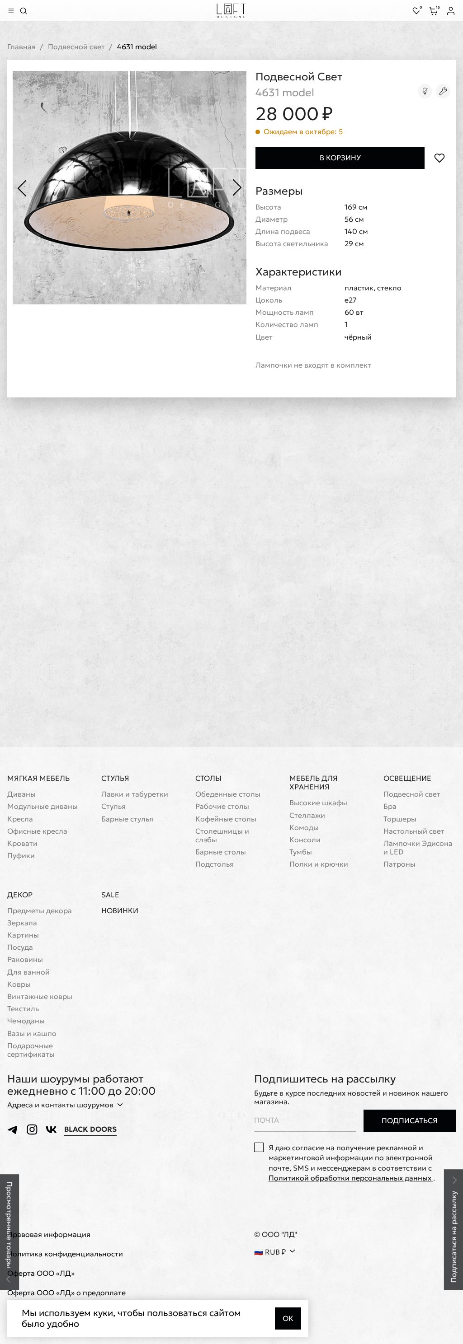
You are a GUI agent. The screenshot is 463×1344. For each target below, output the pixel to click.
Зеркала (22, 923)
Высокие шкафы (318, 802)
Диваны (21, 794)
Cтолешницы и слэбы (222, 835)
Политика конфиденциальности (65, 1254)
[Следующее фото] (237, 188)
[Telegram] (13, 1129)
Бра (390, 806)
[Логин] (451, 11)
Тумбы (300, 852)
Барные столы (220, 852)
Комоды (304, 827)
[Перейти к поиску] (23, 10)
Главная (21, 46)
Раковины (25, 959)
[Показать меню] (10, 10)
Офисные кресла (37, 831)
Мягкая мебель (38, 778)
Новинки (119, 910)
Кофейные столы (225, 819)
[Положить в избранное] (439, 158)
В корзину (340, 157)
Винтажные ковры (39, 996)
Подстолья (214, 864)
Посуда (20, 947)
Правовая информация (48, 1234)
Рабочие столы (222, 806)
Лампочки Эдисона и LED (418, 847)
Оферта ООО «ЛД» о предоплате (66, 1292)
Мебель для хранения (313, 782)
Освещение (407, 778)
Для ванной (28, 972)
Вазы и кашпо (32, 1033)
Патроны (399, 864)
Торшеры (399, 819)
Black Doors (90, 1129)
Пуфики (21, 855)
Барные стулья (127, 819)
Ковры (19, 984)
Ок (288, 1318)
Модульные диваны (42, 806)
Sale (110, 895)
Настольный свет (413, 831)
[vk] (51, 1129)
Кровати (22, 843)
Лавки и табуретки (134, 794)
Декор (20, 894)
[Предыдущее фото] (22, 188)
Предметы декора (39, 910)
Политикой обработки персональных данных (351, 1177)
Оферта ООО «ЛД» (41, 1273)
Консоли (305, 839)
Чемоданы (26, 1021)
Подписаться (410, 1120)
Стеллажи (307, 815)
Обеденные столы (227, 794)
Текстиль (23, 1008)
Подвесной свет (76, 46)
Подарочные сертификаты (31, 1050)
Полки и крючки (318, 864)
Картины (23, 935)
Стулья (115, 778)
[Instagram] (32, 1129)
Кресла (20, 819)
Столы (208, 778)
